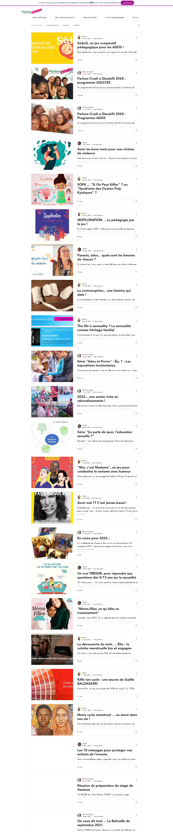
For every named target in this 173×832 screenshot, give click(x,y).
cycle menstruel (53, 25)
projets (76, 25)
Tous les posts (36, 25)
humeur (66, 25)
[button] (139, 25)
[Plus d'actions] (137, 37)
